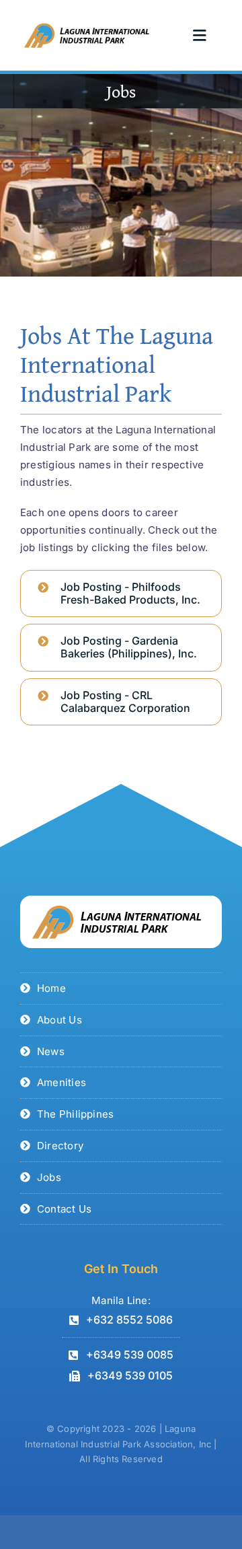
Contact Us (64, 1208)
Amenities (61, 1082)
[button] (121, 593)
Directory (60, 1145)
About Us (59, 1019)
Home (51, 988)
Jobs (49, 1177)
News (51, 1051)
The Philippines (75, 1114)
